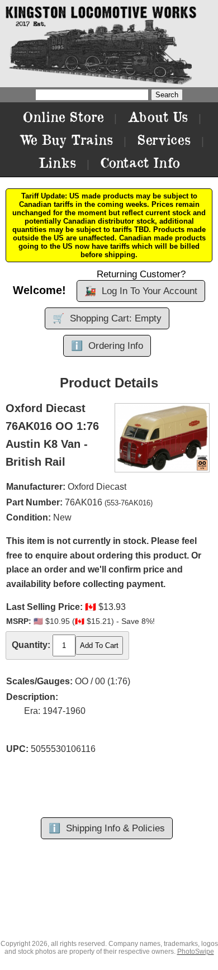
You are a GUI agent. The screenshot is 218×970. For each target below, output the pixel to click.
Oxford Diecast (97, 486)
